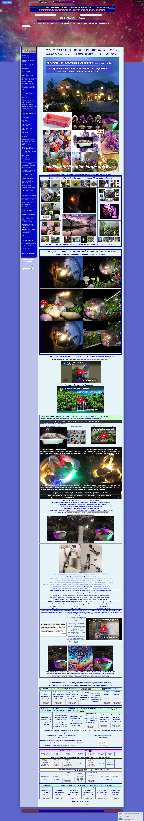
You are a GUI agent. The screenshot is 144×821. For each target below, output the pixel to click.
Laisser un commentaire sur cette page (80, 804)
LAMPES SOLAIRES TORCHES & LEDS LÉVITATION (29, 171)
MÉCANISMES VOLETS (27, 174)
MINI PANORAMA (26, 248)
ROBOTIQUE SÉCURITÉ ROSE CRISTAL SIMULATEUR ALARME (28, 210)
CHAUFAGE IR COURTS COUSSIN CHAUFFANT (27, 133)
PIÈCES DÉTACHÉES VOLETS (28, 187)
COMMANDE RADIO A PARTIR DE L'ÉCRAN (29, 114)
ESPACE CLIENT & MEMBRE (28, 253)
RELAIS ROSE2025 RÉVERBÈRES (26, 205)
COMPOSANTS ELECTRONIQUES (26, 121)
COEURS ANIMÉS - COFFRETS (29, 111)
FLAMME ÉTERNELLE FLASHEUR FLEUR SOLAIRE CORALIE (28, 160)
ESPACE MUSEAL (26, 251)
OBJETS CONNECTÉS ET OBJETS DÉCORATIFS (27, 182)
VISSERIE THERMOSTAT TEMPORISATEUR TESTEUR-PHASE (28, 226)
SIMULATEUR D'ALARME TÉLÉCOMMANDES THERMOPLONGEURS (27, 220)
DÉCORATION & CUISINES (28, 139)
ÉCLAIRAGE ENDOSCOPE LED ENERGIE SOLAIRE (29, 152)
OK (120, 819)
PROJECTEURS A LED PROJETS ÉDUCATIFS (29, 196)
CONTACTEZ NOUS (26, 57)
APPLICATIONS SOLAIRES (28, 83)
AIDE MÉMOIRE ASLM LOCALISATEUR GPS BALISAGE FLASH (27, 70)
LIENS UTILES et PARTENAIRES (29, 243)
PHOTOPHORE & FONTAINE (28, 190)
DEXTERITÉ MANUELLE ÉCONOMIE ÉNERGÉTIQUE (28, 148)
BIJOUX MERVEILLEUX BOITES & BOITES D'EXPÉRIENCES (29, 92)
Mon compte (7, 2)
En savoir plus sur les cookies (128, 819)
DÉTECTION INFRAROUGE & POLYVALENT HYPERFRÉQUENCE (28, 143)
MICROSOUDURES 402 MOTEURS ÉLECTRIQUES (27, 177)
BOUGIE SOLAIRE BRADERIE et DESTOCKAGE (29, 97)
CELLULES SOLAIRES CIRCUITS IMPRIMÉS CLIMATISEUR (29, 107)
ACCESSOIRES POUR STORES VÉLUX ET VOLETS (28, 65)
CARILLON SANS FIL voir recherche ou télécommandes (27, 103)
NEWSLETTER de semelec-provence (29, 256)
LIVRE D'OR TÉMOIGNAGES (28, 238)
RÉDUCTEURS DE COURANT (28, 202)
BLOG (23, 235)
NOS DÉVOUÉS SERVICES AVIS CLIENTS (29, 61)
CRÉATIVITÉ (24, 136)
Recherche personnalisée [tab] (72, 29)
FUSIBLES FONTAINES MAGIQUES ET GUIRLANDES (28, 164)
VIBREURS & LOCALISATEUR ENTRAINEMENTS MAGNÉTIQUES (28, 231)
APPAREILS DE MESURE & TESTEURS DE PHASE (28, 80)
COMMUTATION (25, 117)
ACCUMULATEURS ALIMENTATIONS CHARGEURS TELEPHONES (29, 76)
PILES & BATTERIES (26, 193)
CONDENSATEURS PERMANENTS (26, 125)
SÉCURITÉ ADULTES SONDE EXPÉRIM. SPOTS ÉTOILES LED (29, 215)
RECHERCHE (25, 55)
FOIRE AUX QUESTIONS (27, 240)
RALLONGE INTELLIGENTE (28, 199)
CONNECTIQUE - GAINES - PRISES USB (28, 129)
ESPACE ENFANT (25, 155)
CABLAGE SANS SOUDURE (28, 100)
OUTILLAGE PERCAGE (27, 185)
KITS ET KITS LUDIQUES (27, 167)
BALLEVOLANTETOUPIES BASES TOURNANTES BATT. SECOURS (28, 88)
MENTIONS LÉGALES (27, 245)
